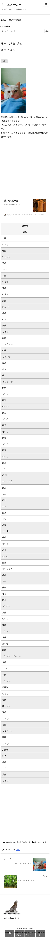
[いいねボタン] (4, 61)
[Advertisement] (25, 167)
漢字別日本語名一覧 (24, 842)
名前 (44, 842)
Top (4, 20)
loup (18, 849)
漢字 (39, 842)
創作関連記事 (16, 20)
